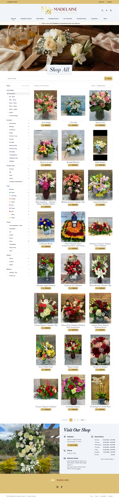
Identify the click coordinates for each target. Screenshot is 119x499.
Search (109, 78)
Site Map (110, 496)
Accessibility (103, 496)
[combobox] (104, 85)
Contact (109, 2)
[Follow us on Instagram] (57, 487)
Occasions (94, 18)
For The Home (68, 18)
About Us (101, 2)
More (105, 18)
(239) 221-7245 (12, 2)
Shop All (13, 18)
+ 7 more (77, 469)
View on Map (73, 445)
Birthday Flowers (54, 18)
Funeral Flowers (81, 18)
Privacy (96, 496)
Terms (91, 496)
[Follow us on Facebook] (62, 487)
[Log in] (106, 10)
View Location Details (107, 459)
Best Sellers (40, 18)
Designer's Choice (26, 18)
